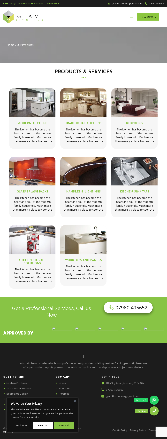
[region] (42, 415)
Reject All (43, 425)
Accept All (64, 425)
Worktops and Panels (83, 260)
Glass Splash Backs (32, 191)
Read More (21, 425)
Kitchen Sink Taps (134, 191)
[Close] (75, 401)
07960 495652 (131, 307)
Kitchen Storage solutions (32, 262)
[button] (131, 17)
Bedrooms (134, 123)
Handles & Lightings (83, 191)
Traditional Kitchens (83, 123)
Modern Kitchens (32, 123)
